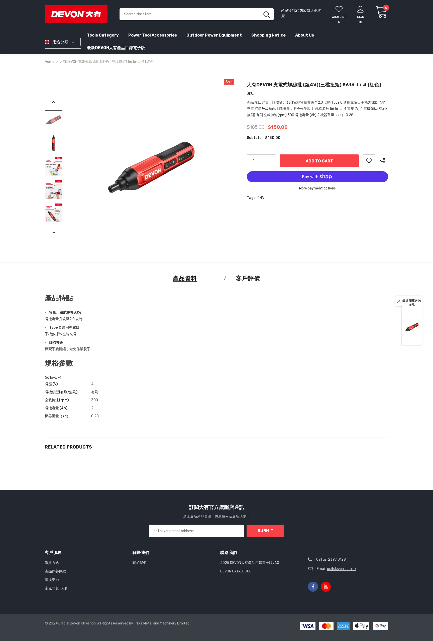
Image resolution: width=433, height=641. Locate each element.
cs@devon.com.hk (341, 569)
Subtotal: (255, 138)
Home (49, 62)
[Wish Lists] (369, 160)
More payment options (317, 188)
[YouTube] (326, 587)
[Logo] (78, 14)
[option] (151, 166)
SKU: (250, 93)
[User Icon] (360, 9)
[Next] (53, 233)
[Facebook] (313, 587)
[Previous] (53, 102)
